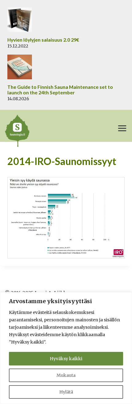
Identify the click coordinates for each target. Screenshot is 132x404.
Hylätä (66, 392)
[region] (66, 348)
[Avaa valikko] (122, 128)
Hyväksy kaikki (66, 358)
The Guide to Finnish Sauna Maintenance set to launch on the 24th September (60, 90)
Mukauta (66, 375)
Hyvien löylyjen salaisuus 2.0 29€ (43, 40)
